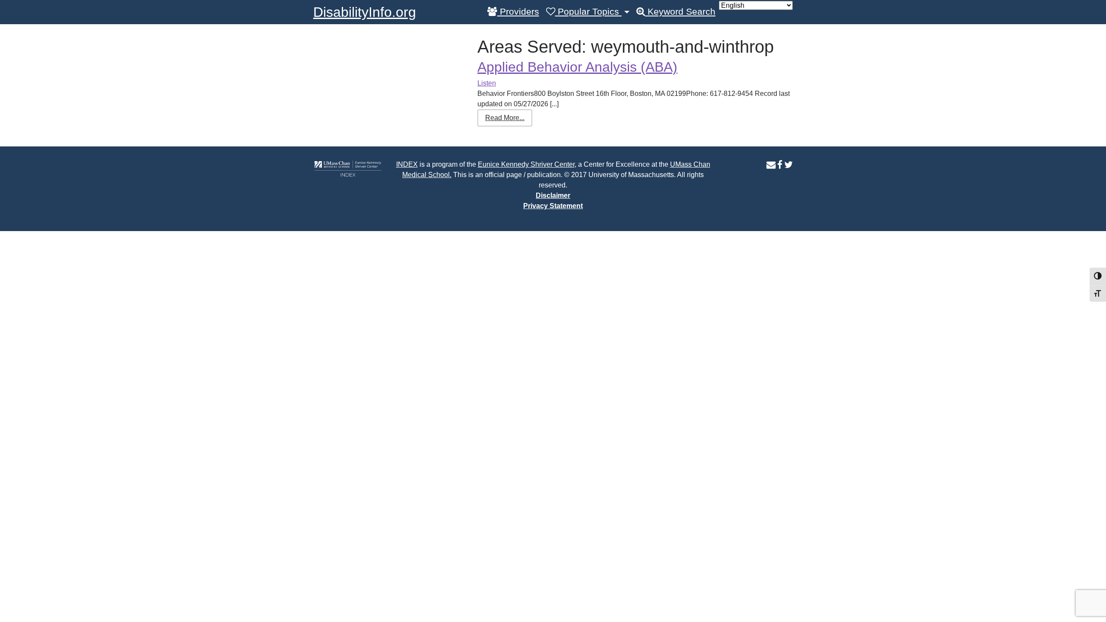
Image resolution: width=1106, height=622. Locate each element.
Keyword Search (680, 11)
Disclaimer (553, 195)
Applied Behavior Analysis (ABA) (577, 67)
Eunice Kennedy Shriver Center (526, 164)
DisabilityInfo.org (364, 12)
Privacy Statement (553, 205)
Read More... (504, 117)
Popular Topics (588, 11)
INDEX (407, 164)
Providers (518, 11)
